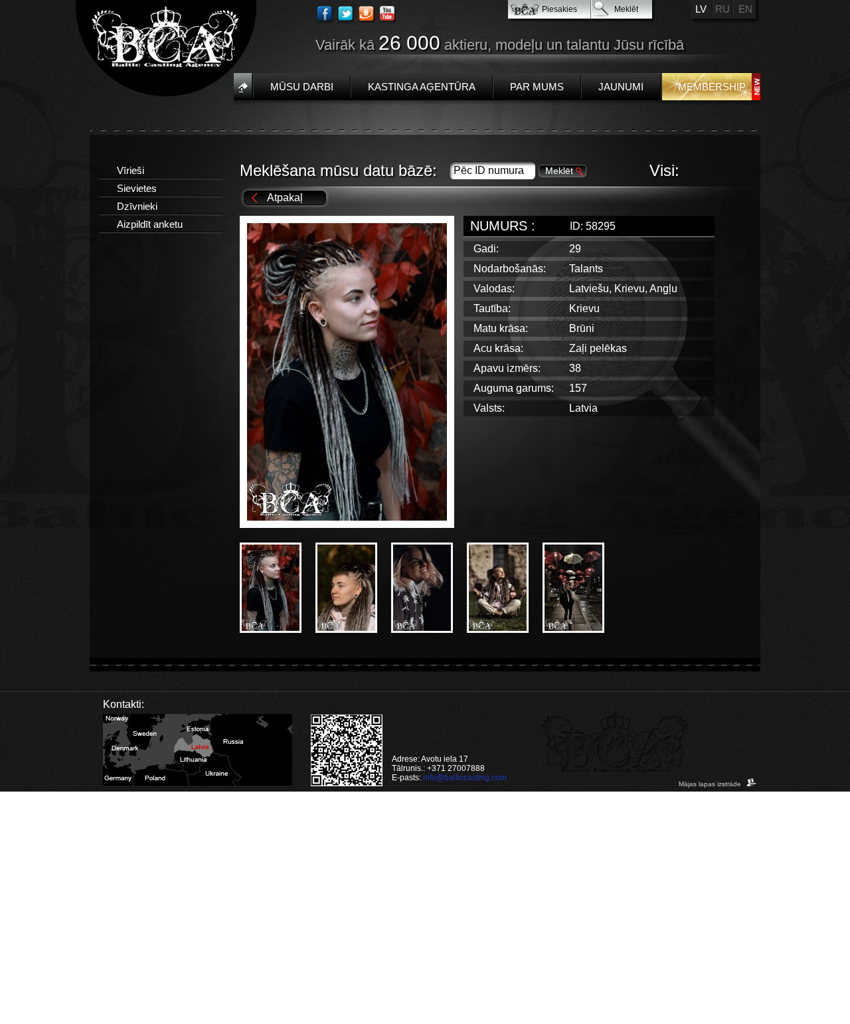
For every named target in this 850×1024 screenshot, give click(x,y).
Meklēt (626, 9)
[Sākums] (243, 86)
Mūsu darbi (301, 86)
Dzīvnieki (137, 206)
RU (722, 9)
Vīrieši (130, 170)
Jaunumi (620, 86)
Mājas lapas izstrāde (711, 784)
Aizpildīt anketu (150, 224)
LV (701, 9)
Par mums (537, 86)
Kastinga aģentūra (421, 86)
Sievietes (137, 188)
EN (745, 9)
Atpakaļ (285, 197)
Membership (712, 86)
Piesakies (559, 9)
